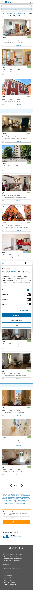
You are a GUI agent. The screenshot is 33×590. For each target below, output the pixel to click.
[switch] (29, 294)
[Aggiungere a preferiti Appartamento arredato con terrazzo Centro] (3, 378)
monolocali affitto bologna (8, 495)
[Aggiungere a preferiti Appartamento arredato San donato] (3, 445)
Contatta (18, 45)
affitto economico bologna (12, 501)
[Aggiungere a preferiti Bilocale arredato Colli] (3, 75)
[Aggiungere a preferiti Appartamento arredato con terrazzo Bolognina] (3, 260)
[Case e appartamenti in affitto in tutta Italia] (6, 2)
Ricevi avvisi (17, 522)
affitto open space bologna (8, 497)
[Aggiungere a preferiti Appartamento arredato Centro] (3, 141)
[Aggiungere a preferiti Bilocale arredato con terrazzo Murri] (3, 104)
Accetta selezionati (16, 320)
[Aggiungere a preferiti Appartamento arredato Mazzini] (3, 475)
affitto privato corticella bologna (10, 500)
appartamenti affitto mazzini (22, 495)
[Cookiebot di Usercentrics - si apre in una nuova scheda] (24, 263)
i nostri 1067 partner (10, 271)
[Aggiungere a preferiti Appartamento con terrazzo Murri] (3, 171)
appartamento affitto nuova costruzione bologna (18, 498)
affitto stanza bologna (19, 503)
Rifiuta (16, 325)
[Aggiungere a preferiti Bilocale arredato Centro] (3, 45)
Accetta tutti (16, 315)
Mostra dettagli (24, 310)
